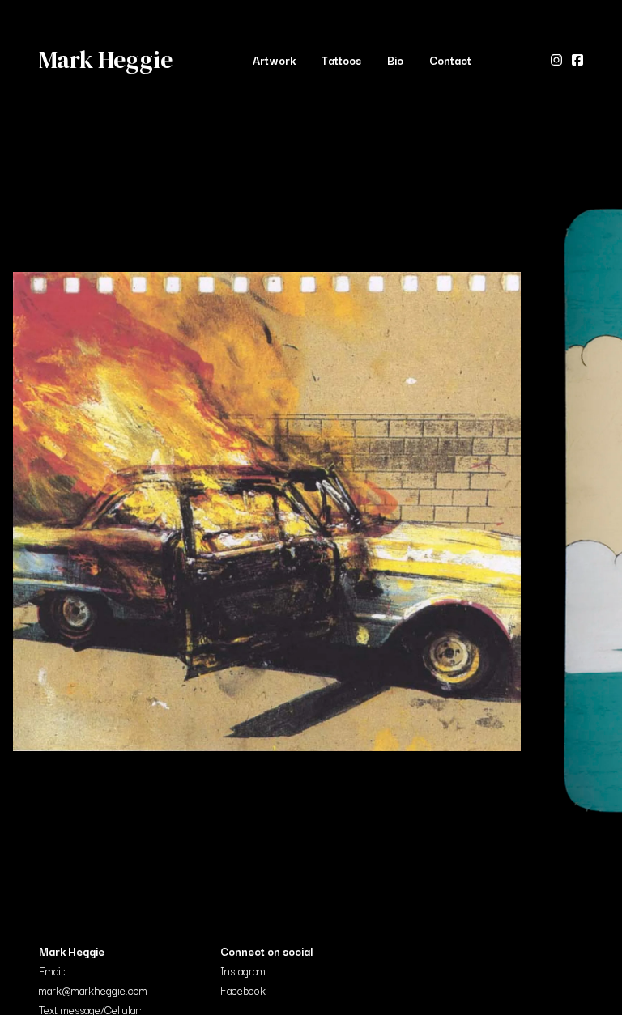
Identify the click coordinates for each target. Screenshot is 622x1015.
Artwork (274, 60)
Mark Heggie (106, 59)
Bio (395, 60)
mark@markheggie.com (93, 990)
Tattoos (341, 60)
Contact (450, 60)
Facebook (243, 990)
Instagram (243, 970)
